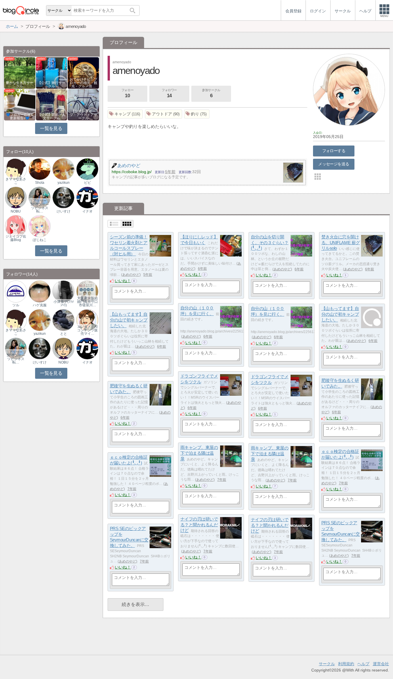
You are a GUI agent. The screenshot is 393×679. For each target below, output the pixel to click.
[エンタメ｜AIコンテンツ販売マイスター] (87, 319)
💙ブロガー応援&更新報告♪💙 (19, 116)
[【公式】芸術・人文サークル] (52, 104)
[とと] (63, 319)
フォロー (127, 93)
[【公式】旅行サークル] (52, 72)
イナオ (87, 211)
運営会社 (381, 663)
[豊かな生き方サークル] (20, 72)
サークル (327, 663)
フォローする (334, 150)
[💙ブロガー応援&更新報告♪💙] (20, 104)
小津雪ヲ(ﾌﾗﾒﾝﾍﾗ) (64, 303)
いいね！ (123, 280)
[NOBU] (16, 197)
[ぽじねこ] (39, 226)
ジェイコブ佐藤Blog (15, 238)
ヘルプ (363, 663)
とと (63, 333)
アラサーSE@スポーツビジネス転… (39, 206)
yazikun (64, 182)
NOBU (16, 211)
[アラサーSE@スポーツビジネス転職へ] (39, 197)
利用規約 (346, 663)
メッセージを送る (333, 164)
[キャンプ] (125, 114)
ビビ (87, 182)
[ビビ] (87, 169)
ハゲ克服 (40, 305)
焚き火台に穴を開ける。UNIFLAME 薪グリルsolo (340, 242)
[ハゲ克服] (39, 291)
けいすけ (63, 211)
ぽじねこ (40, 240)
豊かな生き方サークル (19, 84)
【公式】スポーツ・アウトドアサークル (83, 115)
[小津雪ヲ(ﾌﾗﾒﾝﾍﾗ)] (63, 291)
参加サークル (211, 93)
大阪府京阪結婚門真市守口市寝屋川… (87, 302)
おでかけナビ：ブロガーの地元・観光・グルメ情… (83, 83)
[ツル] (16, 291)
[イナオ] (87, 197)
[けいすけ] (63, 197)
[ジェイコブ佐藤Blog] (16, 226)
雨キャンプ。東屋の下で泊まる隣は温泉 (199, 453)
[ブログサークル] (20, 10)
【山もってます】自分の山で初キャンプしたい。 (340, 314)
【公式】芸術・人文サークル (51, 116)
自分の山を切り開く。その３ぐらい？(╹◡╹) (270, 242)
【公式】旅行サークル (51, 84)
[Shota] (39, 169)
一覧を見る (51, 128)
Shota (39, 182)
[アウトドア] (163, 114)
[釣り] (196, 114)
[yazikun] (63, 169)
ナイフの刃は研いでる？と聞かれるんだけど (199, 525)
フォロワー (169, 93)
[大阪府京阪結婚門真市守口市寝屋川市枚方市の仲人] (87, 291)
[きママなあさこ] (16, 169)
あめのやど (131, 274)
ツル (15, 305)
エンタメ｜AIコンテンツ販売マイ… (87, 330)
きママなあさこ (15, 180)
